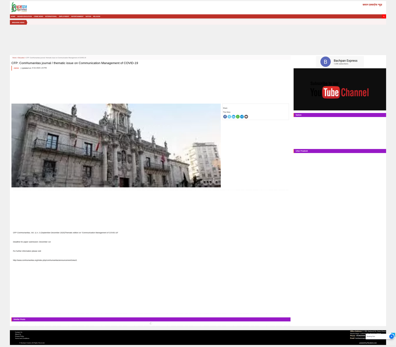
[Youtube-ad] (340, 89)
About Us (18, 334)
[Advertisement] (198, 40)
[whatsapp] (237, 116)
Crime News (38, 16)
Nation (88, 16)
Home (13, 16)
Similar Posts (19, 319)
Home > (15, 58)
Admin (16, 68)
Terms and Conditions (22, 338)
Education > (22, 58)
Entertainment (77, 16)
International (51, 16)
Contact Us (18, 332)
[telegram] (242, 116)
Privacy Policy (19, 336)
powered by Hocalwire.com (368, 343)
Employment (64, 16)
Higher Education (24, 16)
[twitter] (229, 116)
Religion (96, 16)
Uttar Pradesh (302, 151)
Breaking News (18, 22)
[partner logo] (70, 7)
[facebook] (225, 116)
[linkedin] (233, 116)
